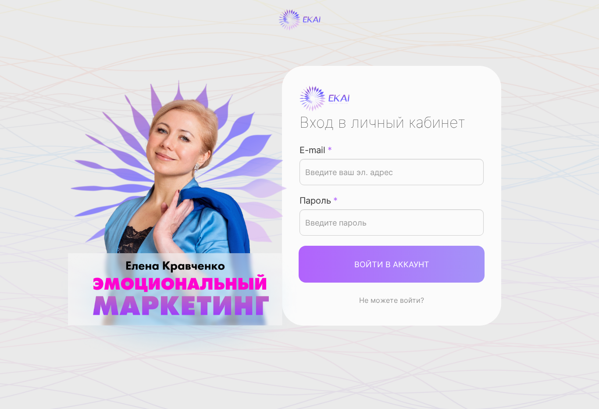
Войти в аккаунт (391, 264)
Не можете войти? (391, 300)
